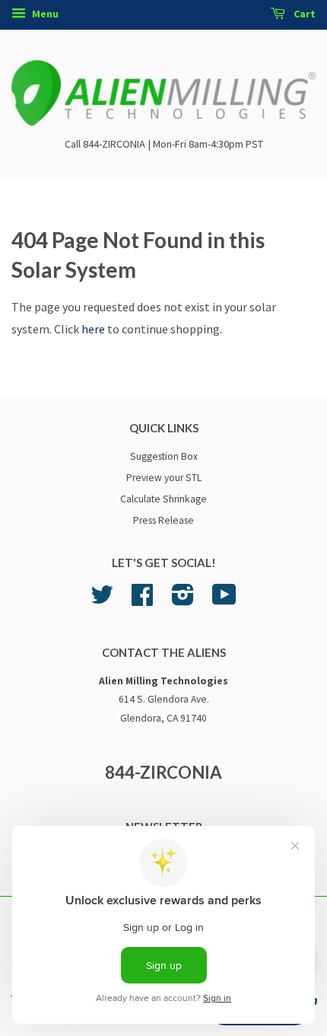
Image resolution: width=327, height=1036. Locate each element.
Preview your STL (164, 477)
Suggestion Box (164, 456)
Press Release (163, 520)
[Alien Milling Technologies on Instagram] (183, 600)
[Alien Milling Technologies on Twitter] (101, 600)
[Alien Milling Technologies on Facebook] (142, 600)
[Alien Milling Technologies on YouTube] (224, 600)
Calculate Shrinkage (163, 498)
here (93, 328)
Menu (44, 14)
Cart (303, 14)
